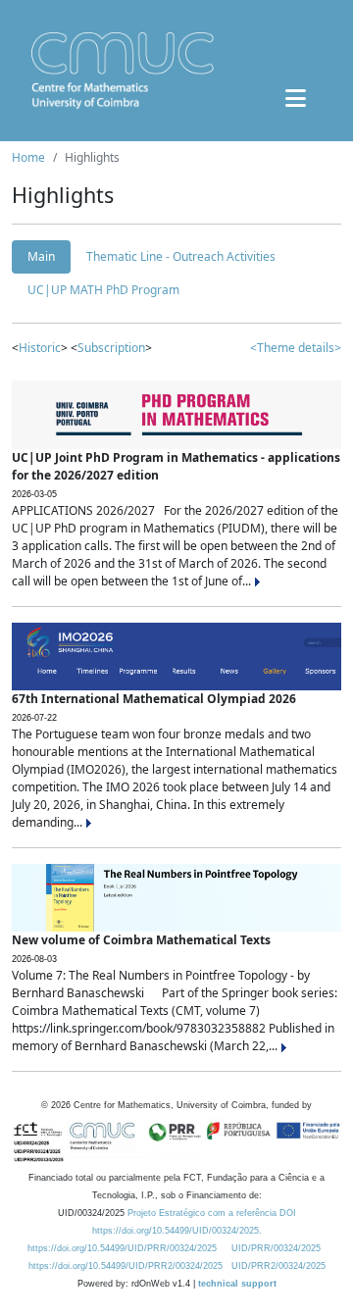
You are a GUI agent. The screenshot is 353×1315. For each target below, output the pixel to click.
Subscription (111, 347)
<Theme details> (295, 347)
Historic (40, 347)
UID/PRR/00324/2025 (276, 1248)
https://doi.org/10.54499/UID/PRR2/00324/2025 (125, 1266)
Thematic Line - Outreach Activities (181, 256)
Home (28, 157)
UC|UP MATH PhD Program (103, 289)
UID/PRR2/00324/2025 (278, 1266)
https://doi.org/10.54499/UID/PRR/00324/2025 (122, 1248)
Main (41, 256)
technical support (237, 1284)
